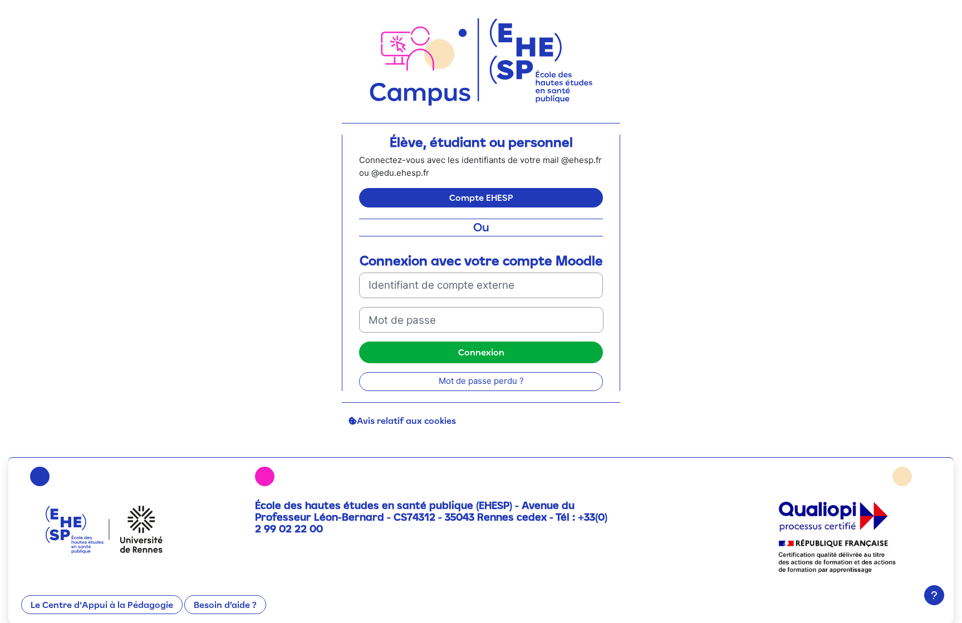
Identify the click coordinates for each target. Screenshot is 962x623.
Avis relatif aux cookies (406, 421)
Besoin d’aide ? (225, 605)
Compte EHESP (481, 197)
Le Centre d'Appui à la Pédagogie (102, 605)
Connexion (481, 352)
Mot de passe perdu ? (481, 380)
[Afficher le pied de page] (934, 595)
